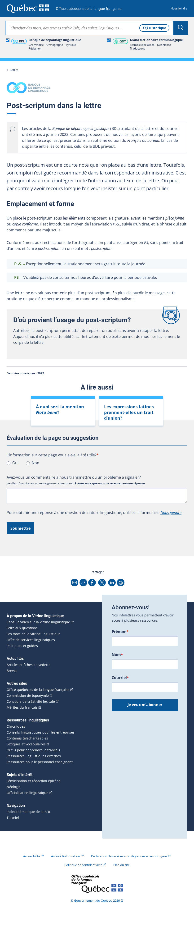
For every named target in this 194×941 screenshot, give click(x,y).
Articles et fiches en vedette (28, 665)
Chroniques (16, 726)
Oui (15, 462)
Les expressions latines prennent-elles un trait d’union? (129, 412)
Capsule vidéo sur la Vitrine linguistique (38, 622)
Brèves (12, 671)
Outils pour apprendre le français (33, 750)
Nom (117, 654)
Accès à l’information (65, 856)
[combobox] (89, 28)
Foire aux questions (22, 628)
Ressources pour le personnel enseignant (40, 762)
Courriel (120, 677)
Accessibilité (31, 856)
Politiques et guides (22, 646)
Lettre (14, 70)
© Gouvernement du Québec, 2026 (95, 900)
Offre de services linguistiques (31, 640)
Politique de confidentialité (83, 865)
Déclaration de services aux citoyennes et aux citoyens (129, 856)
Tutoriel (13, 818)
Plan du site (121, 865)
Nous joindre (179, 8)
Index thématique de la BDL (29, 812)
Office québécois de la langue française (88, 8)
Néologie (14, 787)
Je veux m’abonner (145, 704)
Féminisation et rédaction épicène (34, 781)
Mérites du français (22, 707)
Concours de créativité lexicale (31, 701)
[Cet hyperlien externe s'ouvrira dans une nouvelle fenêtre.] (28, 8)
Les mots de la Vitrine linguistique (34, 634)
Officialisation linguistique (27, 793)
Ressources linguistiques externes (34, 756)
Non (35, 462)
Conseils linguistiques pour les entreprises (41, 732)
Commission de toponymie (28, 696)
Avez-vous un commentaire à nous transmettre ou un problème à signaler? (74, 477)
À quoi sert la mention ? (60, 409)
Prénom (120, 631)
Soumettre (20, 528)
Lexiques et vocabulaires (26, 744)
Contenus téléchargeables (27, 738)
